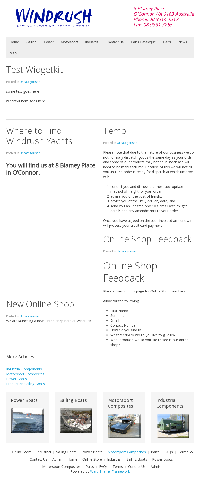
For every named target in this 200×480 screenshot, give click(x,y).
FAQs (168, 452)
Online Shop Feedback (147, 239)
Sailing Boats (66, 452)
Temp (114, 131)
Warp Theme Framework (110, 471)
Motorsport (69, 41)
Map (13, 52)
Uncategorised (30, 82)
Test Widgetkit (34, 69)
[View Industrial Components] (173, 426)
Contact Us (115, 41)
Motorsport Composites (25, 374)
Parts (167, 41)
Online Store (21, 452)
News (183, 41)
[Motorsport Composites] (124, 426)
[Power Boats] (27, 420)
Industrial (92, 41)
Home (14, 41)
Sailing (31, 41)
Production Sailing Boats (25, 383)
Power (49, 41)
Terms (183, 452)
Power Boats (16, 378)
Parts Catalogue (143, 41)
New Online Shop (40, 304)
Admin (57, 459)
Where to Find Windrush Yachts (39, 136)
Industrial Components (24, 369)
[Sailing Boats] (76, 420)
